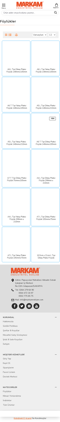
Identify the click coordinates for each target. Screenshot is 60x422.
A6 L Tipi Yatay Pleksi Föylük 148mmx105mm (46, 70)
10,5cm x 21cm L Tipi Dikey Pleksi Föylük (46, 256)
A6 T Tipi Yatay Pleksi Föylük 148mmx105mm (17, 106)
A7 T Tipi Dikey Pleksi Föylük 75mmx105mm (17, 179)
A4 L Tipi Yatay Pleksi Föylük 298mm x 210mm (17, 219)
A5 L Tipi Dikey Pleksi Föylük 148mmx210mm (46, 106)
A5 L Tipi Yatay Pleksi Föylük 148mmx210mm (17, 143)
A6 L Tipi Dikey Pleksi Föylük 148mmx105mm (17, 70)
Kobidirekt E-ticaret (23, 418)
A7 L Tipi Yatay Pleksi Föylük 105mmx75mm (17, 256)
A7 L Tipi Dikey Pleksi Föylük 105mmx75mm (46, 218)
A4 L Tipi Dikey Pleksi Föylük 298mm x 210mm (46, 180)
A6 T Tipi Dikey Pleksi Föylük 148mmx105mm (46, 143)
